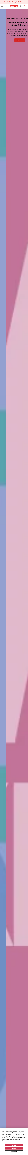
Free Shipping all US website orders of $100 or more (15, 2)
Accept (14, 1145)
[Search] (21, 6)
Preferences (14, 1151)
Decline (14, 1148)
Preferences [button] (5, 1140)
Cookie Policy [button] (15, 1137)
